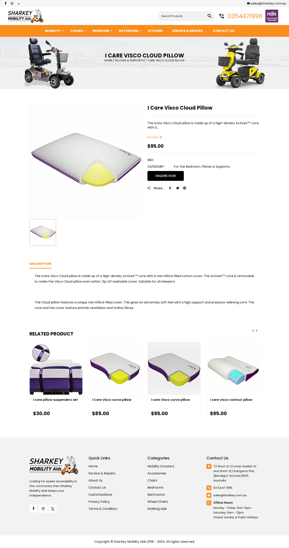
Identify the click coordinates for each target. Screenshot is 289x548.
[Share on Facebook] (170, 188)
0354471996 (244, 16)
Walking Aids (157, 508)
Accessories (156, 473)
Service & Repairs (101, 473)
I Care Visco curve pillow (112, 400)
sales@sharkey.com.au (268, 3)
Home (93, 466)
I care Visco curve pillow (170, 400)
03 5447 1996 (222, 488)
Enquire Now (166, 176)
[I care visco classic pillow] (150, 71)
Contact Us (97, 487)
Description (40, 264)
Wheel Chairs (157, 501)
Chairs (152, 480)
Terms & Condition (102, 508)
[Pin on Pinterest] (184, 188)
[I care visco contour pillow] (140, 71)
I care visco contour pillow (231, 400)
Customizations (100, 494)
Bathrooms (156, 494)
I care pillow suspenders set (55, 400)
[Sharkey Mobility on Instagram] (12, 3)
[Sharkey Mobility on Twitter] (18, 3)
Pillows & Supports (216, 166)
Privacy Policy (99, 501)
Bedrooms (155, 487)
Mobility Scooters (160, 466)
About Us (95, 480)
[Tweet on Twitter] (177, 188)
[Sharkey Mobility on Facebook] (5, 3)
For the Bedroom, (187, 166)
